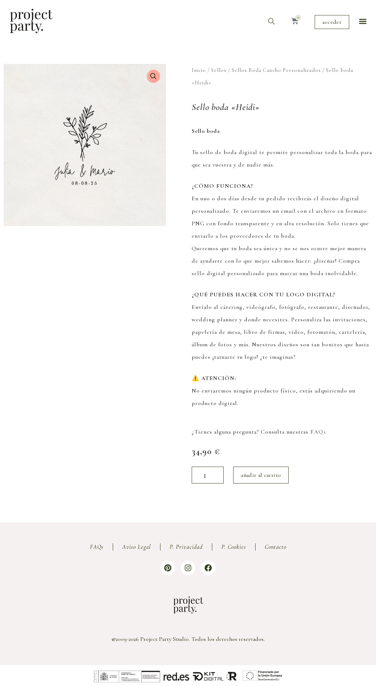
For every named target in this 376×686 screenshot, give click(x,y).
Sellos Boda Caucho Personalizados (276, 70)
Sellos (219, 70)
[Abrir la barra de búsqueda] (271, 21)
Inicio (199, 70)
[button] (363, 21)
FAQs (318, 431)
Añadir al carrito (261, 475)
